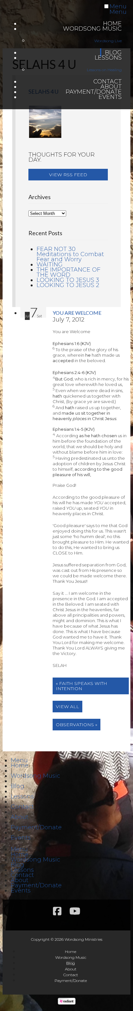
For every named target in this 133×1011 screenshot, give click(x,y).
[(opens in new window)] (67, 1002)
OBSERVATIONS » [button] (76, 724)
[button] (68, 174)
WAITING (49, 264)
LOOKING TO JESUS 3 (67, 280)
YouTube (74, 911)
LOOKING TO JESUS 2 (67, 285)
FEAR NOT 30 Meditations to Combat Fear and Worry (70, 254)
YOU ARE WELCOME (77, 313)
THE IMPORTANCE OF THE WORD (68, 272)
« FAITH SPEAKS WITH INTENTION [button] (81, 685)
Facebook (57, 911)
